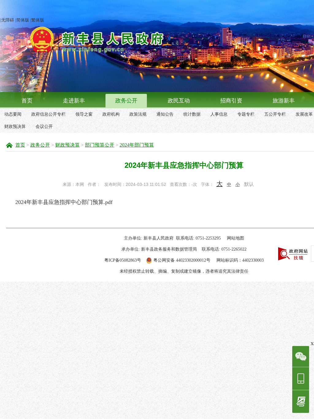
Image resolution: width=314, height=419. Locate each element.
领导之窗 (84, 114)
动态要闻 (12, 114)
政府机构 (111, 114)
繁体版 (37, 20)
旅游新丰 (284, 101)
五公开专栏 (275, 114)
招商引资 (231, 101)
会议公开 (44, 126)
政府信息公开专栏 (48, 114)
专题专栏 (246, 114)
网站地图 (235, 238)
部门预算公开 (99, 145)
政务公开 (126, 101)
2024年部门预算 (137, 145)
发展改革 (304, 114)
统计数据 (192, 114)
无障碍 (7, 20)
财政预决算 (15, 126)
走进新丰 (74, 101)
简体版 (22, 20)
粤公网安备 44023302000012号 (181, 260)
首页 (27, 101)
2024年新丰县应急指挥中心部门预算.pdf (64, 202)
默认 (249, 184)
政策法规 (138, 114)
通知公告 (165, 114)
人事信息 (219, 114)
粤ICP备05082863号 (122, 260)
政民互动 (179, 101)
